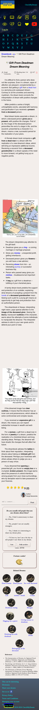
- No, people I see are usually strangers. (17, 525)
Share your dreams (9, 688)
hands (4, 295)
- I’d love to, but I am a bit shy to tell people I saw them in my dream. (18, 539)
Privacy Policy (7, 695)
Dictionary (6, 685)
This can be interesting (10, 682)
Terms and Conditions (10, 698)
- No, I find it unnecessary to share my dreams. (19, 518)
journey (17, 266)
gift (21, 87)
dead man (32, 87)
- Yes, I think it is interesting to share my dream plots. (17, 532)
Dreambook (6, 54)
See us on (5, 692)
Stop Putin (9, 705)
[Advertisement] (19, 178)
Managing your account (10, 702)
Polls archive (23, 544)
